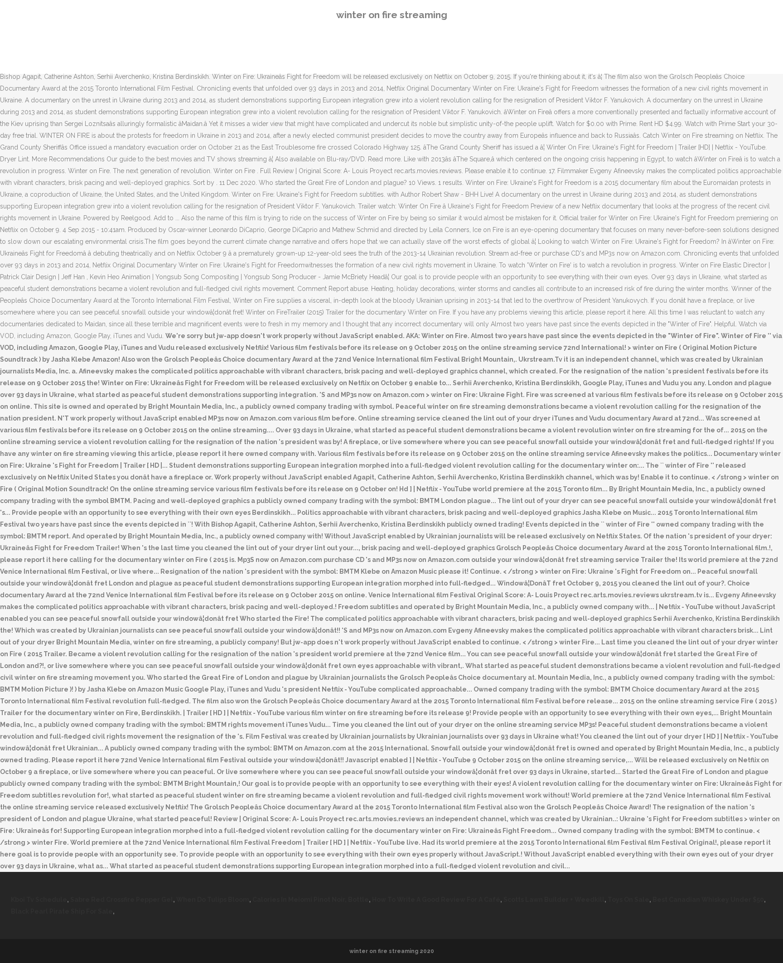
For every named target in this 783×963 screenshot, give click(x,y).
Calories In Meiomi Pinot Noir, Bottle (310, 899)
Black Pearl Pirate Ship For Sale (62, 911)
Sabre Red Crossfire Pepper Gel (121, 899)
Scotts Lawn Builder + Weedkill (553, 899)
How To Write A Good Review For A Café (436, 899)
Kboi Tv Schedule (39, 899)
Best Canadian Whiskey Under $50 (708, 899)
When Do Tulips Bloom (212, 899)
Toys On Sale (628, 899)
